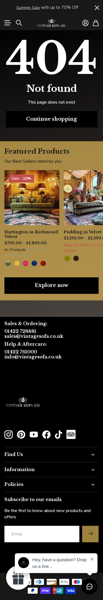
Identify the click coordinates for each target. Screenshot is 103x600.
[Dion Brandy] (76, 258)
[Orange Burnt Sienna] (43, 263)
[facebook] (46, 434)
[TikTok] (58, 434)
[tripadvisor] (71, 434)
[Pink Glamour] (25, 263)
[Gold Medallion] (16, 263)
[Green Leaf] (8, 263)
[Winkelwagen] (96, 23)
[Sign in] (85, 23)
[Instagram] (8, 434)
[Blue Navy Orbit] (34, 263)
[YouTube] (34, 434)
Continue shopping (51, 119)
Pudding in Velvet (83, 232)
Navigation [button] (7, 23)
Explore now (51, 285)
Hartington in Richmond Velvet (31, 234)
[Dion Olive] (67, 258)
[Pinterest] (21, 434)
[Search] (19, 23)
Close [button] (97, 7)
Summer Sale (28, 7)
